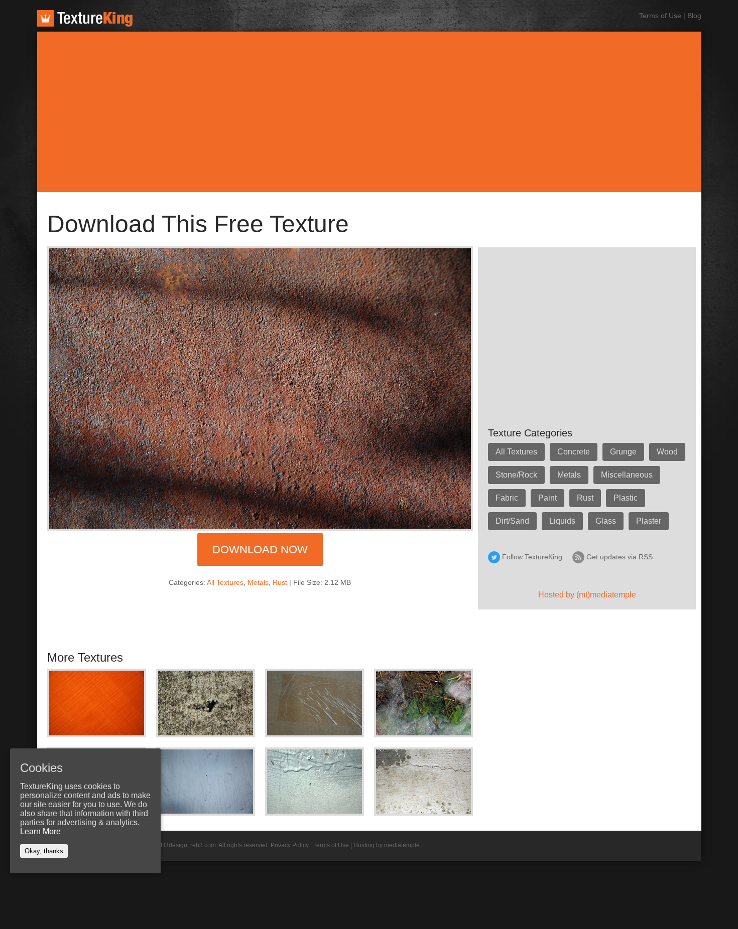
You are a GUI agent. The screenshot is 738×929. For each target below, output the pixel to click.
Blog (694, 16)
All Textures (225, 582)
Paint (547, 498)
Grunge (623, 451)
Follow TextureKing (532, 557)
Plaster (648, 521)
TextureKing (85, 18)
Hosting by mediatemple (386, 845)
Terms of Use (660, 16)
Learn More (40, 831)
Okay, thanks (44, 851)
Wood (667, 451)
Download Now (260, 549)
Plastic (625, 498)
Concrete (573, 451)
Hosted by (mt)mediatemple (587, 594)
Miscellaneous (627, 475)
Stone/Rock (516, 475)
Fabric (507, 498)
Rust (280, 582)
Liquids (562, 521)
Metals (258, 582)
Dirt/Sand (512, 521)
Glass (605, 521)
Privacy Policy (290, 845)
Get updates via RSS (619, 557)
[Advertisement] (369, 112)
